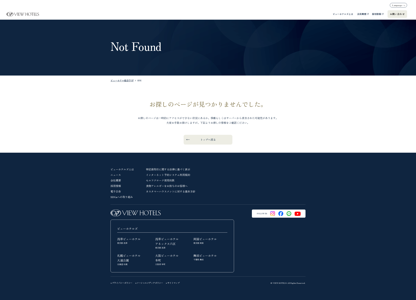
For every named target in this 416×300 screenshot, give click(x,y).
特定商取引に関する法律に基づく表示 (168, 169)
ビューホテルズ (127, 228)
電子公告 (115, 191)
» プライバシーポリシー (121, 282)
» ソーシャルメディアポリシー (149, 282)
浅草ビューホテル (129, 240)
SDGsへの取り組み (121, 197)
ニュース (115, 175)
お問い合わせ (397, 14)
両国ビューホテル (205, 240)
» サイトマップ (172, 282)
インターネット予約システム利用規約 (168, 175)
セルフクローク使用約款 (160, 180)
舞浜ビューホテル (205, 257)
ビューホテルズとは (343, 14)
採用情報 (376, 14)
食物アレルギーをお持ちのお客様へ (167, 186)
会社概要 (361, 14)
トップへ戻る (208, 139)
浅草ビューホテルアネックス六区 (167, 243)
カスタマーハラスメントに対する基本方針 (170, 191)
